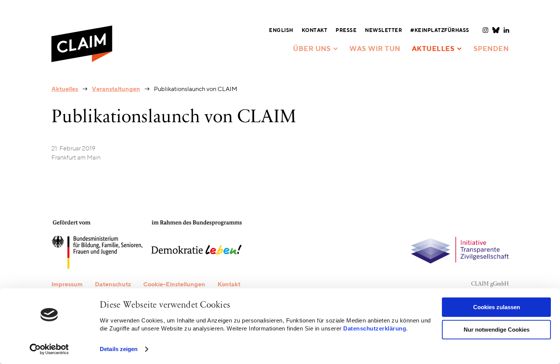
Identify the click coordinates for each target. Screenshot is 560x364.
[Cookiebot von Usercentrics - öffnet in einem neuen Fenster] (49, 349)
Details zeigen (119, 349)
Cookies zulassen (496, 307)
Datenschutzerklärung (374, 328)
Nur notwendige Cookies (497, 329)
